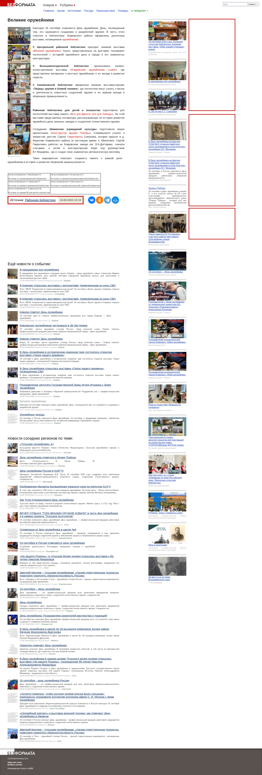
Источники (74, 10)
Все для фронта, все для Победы (91, 114)
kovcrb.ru (17, 156)
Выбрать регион (15, 765)
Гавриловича (74, 136)
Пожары (123, 10)
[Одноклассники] (99, 200)
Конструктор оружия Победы (70, 133)
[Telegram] (107, 200)
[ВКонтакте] (91, 200)
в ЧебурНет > (139, 10)
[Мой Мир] (115, 200)
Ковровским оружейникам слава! (94, 69)
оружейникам (70, 39)
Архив (61, 10)
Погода (88, 10)
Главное (48, 10)
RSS (31, 768)
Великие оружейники (47, 50)
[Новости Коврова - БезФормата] (18, 4)
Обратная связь (15, 762)
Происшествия (105, 10)
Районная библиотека (40, 200)
